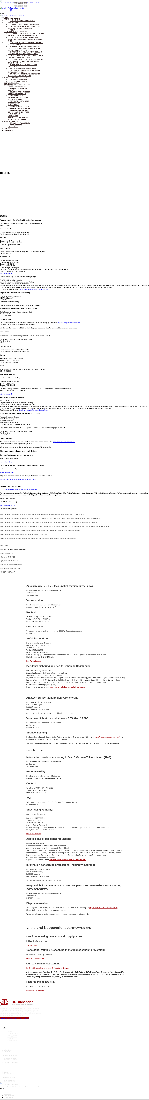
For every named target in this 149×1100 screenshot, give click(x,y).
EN (11, 10)
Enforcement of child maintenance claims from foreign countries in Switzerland (25, 53)
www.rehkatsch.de (6, 462)
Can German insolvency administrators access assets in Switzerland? (24, 75)
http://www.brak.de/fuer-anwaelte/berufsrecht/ (33, 289)
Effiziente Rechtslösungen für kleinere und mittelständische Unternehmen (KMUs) (26, 34)
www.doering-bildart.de (7, 505)
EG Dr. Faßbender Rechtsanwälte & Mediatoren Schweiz (18, 489)
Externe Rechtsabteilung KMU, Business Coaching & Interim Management (24, 27)
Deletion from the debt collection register (19, 93)
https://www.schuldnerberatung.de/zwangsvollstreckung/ (18, 479)
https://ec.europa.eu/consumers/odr (68, 322)
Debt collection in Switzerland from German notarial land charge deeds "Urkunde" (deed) (25, 39)
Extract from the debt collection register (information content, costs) (25, 56)
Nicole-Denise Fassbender (20, 81)
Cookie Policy (10, 85)
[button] (74, 14)
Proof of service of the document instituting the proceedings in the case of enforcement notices (24, 70)
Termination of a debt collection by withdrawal (22, 65)
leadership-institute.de (7, 472)
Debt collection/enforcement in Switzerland (21, 22)
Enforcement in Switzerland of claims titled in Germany (23, 62)
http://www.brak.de (6, 273)
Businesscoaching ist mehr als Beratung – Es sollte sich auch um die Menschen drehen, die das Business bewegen (25, 48)
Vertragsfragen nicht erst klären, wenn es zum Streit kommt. (25, 43)
